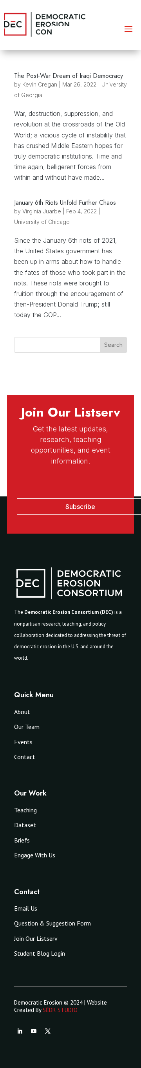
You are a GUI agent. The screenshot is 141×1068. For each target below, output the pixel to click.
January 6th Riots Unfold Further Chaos (65, 202)
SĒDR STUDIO (60, 1010)
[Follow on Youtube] (33, 1031)
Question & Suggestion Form (52, 923)
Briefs (22, 840)
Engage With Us (34, 855)
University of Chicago (42, 221)
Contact (24, 757)
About (22, 712)
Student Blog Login (39, 953)
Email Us (25, 908)
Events (23, 742)
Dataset (25, 825)
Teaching (25, 810)
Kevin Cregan (39, 84)
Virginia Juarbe (41, 211)
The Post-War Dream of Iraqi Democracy (68, 75)
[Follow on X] (47, 1031)
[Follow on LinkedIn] (19, 1031)
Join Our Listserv (36, 938)
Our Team (27, 727)
